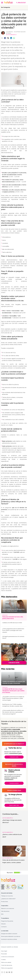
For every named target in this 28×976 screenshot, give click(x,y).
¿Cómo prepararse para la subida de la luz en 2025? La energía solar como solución (13, 630)
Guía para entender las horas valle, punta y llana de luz (12, 617)
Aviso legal (4, 951)
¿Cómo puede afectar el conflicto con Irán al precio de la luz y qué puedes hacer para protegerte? (13, 712)
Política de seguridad (7, 968)
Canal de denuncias (6, 965)
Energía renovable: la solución (9, 933)
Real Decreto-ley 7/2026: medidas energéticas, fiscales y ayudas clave (12, 705)
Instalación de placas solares (9, 939)
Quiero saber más (14, 805)
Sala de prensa (5, 911)
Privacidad (4, 954)
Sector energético (11, 34)
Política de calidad (6, 962)
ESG (2, 914)
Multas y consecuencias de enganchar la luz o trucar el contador (13, 610)
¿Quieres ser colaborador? (8, 898)
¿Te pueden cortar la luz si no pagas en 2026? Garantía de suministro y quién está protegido (13, 698)
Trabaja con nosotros (7, 896)
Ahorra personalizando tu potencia (10, 936)
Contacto (4, 926)
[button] (2, 2)
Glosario (3, 924)
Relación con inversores (7, 908)
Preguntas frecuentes (7, 921)
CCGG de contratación (7, 956)
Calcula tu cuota (14, 757)
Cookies (3, 959)
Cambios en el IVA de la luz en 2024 (12, 622)
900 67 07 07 (22, 2)
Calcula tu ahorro (14, 783)
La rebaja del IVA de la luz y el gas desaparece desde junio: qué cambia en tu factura (13, 690)
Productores (4, 901)
